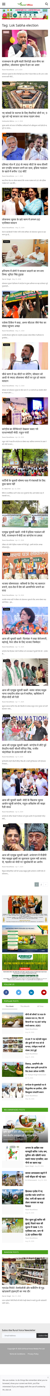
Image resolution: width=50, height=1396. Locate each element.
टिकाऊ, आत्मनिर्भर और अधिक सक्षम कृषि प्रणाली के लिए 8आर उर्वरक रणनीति (36, 1066)
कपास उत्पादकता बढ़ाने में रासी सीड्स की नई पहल (36, 1173)
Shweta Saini (8, 1138)
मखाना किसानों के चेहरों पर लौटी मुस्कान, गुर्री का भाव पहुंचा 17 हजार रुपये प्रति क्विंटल (25, 1288)
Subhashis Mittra (8, 121)
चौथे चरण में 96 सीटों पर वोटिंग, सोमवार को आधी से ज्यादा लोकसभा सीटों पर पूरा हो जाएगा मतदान (23, 377)
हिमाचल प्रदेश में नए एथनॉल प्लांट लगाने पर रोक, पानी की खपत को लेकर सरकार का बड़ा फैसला (35, 1198)
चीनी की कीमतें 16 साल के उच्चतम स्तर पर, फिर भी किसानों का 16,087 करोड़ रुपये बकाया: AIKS (35, 1019)
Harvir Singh (6, 279)
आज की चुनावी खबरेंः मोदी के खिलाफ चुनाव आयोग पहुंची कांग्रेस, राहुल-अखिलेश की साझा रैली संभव (23, 803)
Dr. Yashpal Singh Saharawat (35, 1074)
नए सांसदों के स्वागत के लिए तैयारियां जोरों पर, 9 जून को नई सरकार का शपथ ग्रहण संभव (24, 114)
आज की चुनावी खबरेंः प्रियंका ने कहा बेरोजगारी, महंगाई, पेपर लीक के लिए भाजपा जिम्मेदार (24, 640)
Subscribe (43, 1334)
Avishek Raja (6, 1295)
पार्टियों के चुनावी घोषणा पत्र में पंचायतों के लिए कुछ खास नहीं (23, 482)
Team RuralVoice (8, 70)
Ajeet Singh (29, 1165)
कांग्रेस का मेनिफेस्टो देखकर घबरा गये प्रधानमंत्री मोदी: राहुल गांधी (20, 430)
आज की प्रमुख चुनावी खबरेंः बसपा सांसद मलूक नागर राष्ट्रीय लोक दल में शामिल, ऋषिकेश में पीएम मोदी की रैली (24, 693)
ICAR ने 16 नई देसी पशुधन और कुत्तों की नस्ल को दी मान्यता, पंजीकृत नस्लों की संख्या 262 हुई (36, 1044)
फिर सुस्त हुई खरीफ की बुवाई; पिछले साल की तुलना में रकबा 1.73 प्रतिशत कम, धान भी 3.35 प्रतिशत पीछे (35, 1226)
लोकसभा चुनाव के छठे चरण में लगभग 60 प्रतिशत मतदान (21, 221)
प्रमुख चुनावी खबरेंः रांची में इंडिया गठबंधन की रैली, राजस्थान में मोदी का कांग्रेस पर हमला (23, 533)
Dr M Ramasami (31, 1179)
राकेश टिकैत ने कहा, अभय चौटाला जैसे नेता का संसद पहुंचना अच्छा (24, 324)
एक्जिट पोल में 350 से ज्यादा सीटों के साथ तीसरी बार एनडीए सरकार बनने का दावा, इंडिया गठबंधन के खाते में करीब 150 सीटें (24, 168)
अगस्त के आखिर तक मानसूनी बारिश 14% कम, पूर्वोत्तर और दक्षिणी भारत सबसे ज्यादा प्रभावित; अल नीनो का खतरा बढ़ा (36, 1154)
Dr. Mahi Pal (6, 489)
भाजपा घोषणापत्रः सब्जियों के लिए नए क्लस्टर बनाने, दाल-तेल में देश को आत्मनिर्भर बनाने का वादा (23, 587)
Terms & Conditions (17, 1353)
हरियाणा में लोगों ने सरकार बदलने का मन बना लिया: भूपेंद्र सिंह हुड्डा (23, 272)
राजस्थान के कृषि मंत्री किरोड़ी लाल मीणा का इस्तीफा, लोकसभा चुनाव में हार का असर (23, 63)
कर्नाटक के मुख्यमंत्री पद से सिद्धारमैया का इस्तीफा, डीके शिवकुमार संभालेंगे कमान (36, 1087)
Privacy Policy (33, 1353)
